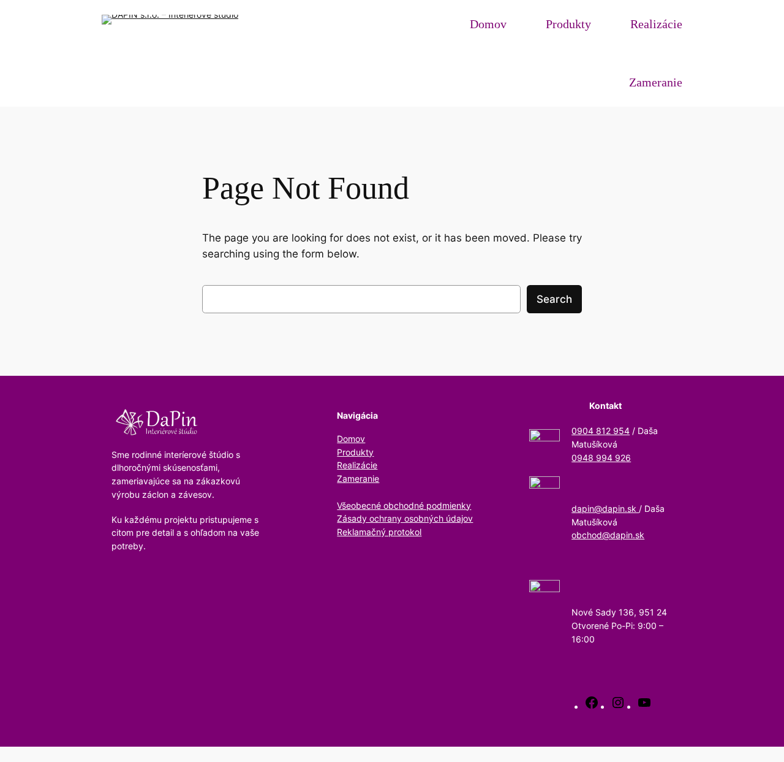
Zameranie (358, 478)
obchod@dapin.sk (607, 535)
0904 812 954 (600, 430)
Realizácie (357, 465)
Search (554, 299)
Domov (351, 438)
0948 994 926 (601, 457)
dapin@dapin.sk (605, 508)
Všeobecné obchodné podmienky (404, 505)
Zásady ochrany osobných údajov (405, 518)
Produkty (355, 452)
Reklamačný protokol (379, 532)
